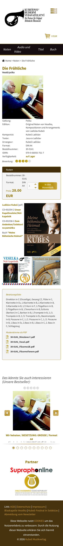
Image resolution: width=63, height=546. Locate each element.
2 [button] (17, 448)
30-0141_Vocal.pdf (19, 341)
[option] (31, 413)
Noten (7, 49)
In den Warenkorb (47, 186)
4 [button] (26, 448)
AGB (12, 506)
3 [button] (22, 448)
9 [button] (46, 448)
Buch (53, 49)
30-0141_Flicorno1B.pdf (22, 346)
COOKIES (39, 520)
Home (8, 60)
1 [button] (13, 448)
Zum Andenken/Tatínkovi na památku (12, 224)
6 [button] (34, 448)
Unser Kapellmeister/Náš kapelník (11, 213)
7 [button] (38, 448)
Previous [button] (7, 413)
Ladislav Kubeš (10, 204)
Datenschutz (24, 506)
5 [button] (30, 448)
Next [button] (56, 413)
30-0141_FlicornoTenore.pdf (24, 351)
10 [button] (50, 448)
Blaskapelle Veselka (15, 510)
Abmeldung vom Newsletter (19, 514)
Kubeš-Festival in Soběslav (43, 510)
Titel (41, 49)
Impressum (38, 506)
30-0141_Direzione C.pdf (22, 337)
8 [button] (42, 448)
